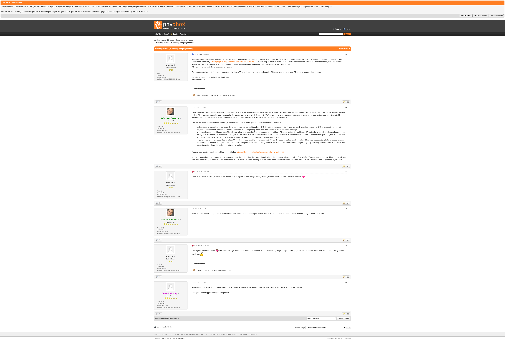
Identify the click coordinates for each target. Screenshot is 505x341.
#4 (346, 208)
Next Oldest (161, 318)
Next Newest (172, 318)
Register (183, 34)
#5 (346, 245)
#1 (346, 54)
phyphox (158, 334)
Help (348, 29)
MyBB (164, 338)
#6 (346, 282)
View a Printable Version (164, 327)
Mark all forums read (196, 334)
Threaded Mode (344, 48)
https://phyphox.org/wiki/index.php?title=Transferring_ (233, 62)
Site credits (243, 334)
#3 (346, 171)
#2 (346, 107)
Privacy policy (253, 334)
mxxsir (169, 65)
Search (338, 29)
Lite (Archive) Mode (181, 334)
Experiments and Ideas (184, 40)
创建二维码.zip (202, 95)
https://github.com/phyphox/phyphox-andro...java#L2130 (260, 152)
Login (175, 34)
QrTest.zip (201, 270)
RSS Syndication (212, 334)
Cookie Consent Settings (228, 334)
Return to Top (167, 334)
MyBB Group (180, 338)
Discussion (171, 40)
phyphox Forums (160, 40)
